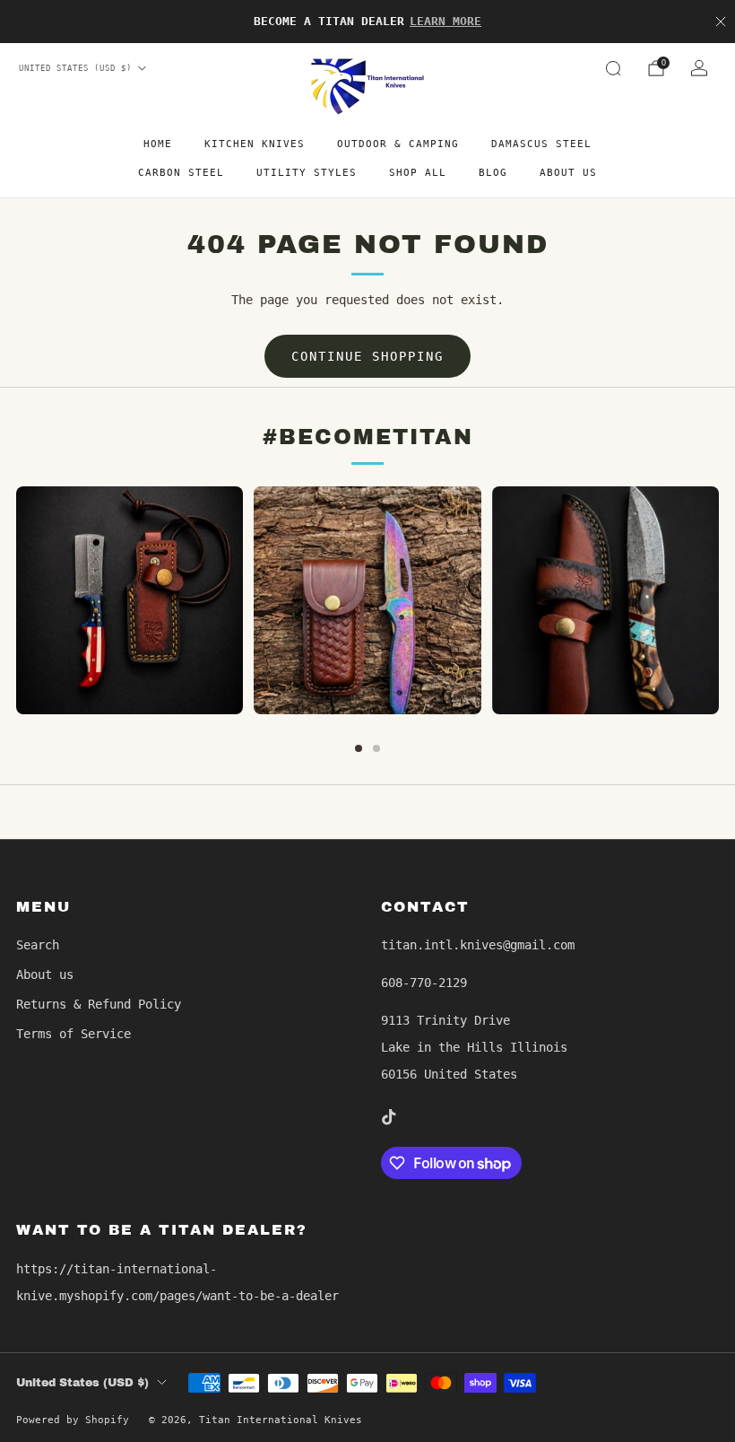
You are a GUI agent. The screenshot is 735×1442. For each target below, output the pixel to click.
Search (37, 945)
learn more (445, 21)
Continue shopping (367, 356)
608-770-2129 (424, 982)
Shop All (417, 173)
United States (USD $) (75, 68)
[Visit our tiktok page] (388, 1117)
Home (157, 144)
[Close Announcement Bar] (720, 21)
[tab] (358, 748)
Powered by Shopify (72, 1420)
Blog (493, 173)
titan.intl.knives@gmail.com (478, 945)
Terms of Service (73, 1034)
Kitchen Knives (254, 144)
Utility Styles (306, 173)
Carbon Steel (181, 173)
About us (568, 173)
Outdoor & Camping (398, 144)
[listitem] (367, 21)
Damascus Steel (541, 144)
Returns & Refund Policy (98, 1004)
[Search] (613, 68)
